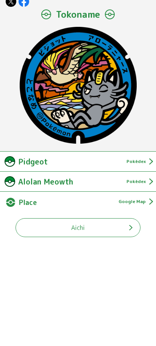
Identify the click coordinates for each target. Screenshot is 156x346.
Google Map (132, 201)
